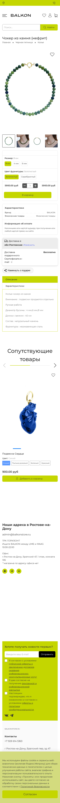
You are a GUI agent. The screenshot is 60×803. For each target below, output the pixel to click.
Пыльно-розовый (20, 463)
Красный (46, 463)
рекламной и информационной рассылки (23, 686)
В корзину (28, 195)
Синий (6, 463)
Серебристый (28, 177)
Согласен (30, 794)
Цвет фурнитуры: (20, 171)
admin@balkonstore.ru (16, 534)
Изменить (29, 245)
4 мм (16, 163)
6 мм (24, 163)
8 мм (8, 163)
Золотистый (12, 177)
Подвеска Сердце (13, 453)
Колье (41, 42)
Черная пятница (24, 42)
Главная (6, 42)
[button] (4, 365)
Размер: (11, 158)
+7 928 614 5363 (13, 741)
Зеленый (35, 463)
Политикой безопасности (35, 786)
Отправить (47, 654)
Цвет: (8, 458)
